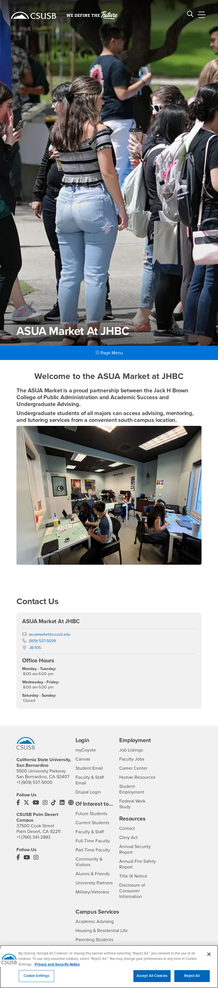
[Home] (33, 15)
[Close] (209, 954)
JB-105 (35, 647)
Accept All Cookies (152, 976)
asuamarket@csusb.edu (49, 634)
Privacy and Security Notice (57, 964)
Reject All (192, 976)
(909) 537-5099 (42, 641)
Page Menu (111, 353)
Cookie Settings (37, 976)
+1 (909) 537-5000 (34, 782)
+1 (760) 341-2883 (33, 837)
